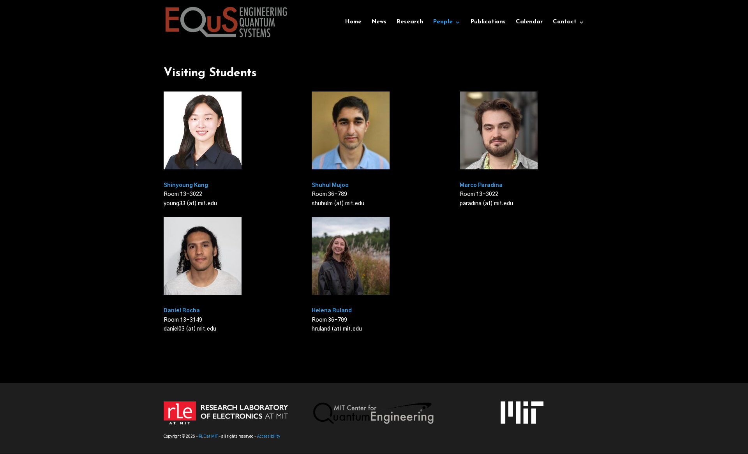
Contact (565, 22)
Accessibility (268, 436)
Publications (488, 22)
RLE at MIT (208, 436)
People (443, 22)
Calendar (529, 22)
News (379, 22)
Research (410, 22)
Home (353, 22)
